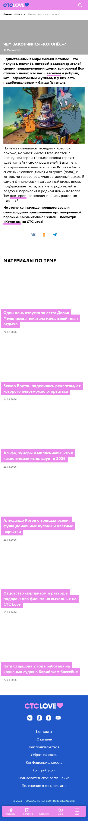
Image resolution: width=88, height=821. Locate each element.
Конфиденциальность (44, 762)
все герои (18, 195)
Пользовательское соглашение (44, 778)
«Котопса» (12, 221)
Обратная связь (44, 755)
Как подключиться (44, 747)
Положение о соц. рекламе (44, 785)
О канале (44, 739)
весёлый (54, 73)
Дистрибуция (44, 770)
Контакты (44, 731)
